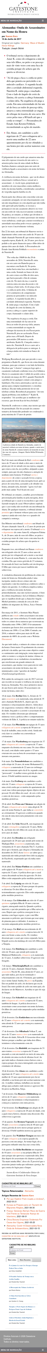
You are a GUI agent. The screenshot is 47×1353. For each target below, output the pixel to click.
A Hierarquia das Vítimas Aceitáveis (21, 1287)
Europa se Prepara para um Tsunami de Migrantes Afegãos (24, 1206)
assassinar (16, 1051)
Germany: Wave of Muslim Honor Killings (23, 44)
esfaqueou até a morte (11, 727)
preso (29, 980)
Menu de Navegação (11, 21)
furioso (27, 852)
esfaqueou (6, 767)
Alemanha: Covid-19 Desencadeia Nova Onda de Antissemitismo (24, 1227)
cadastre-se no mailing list (15, 1235)
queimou (5, 903)
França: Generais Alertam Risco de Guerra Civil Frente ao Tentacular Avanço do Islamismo (26, 1213)
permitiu (5, 512)
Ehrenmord (7, 639)
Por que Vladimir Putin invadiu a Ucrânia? (25, 1198)
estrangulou (14, 826)
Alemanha (29, 1190)
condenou (35, 460)
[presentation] (12, 1260)
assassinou (10, 698)
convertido (38, 809)
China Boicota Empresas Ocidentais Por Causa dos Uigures (24, 1221)
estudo (16, 615)
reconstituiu (32, 249)
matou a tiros (22, 1034)
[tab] (12, 1260)
